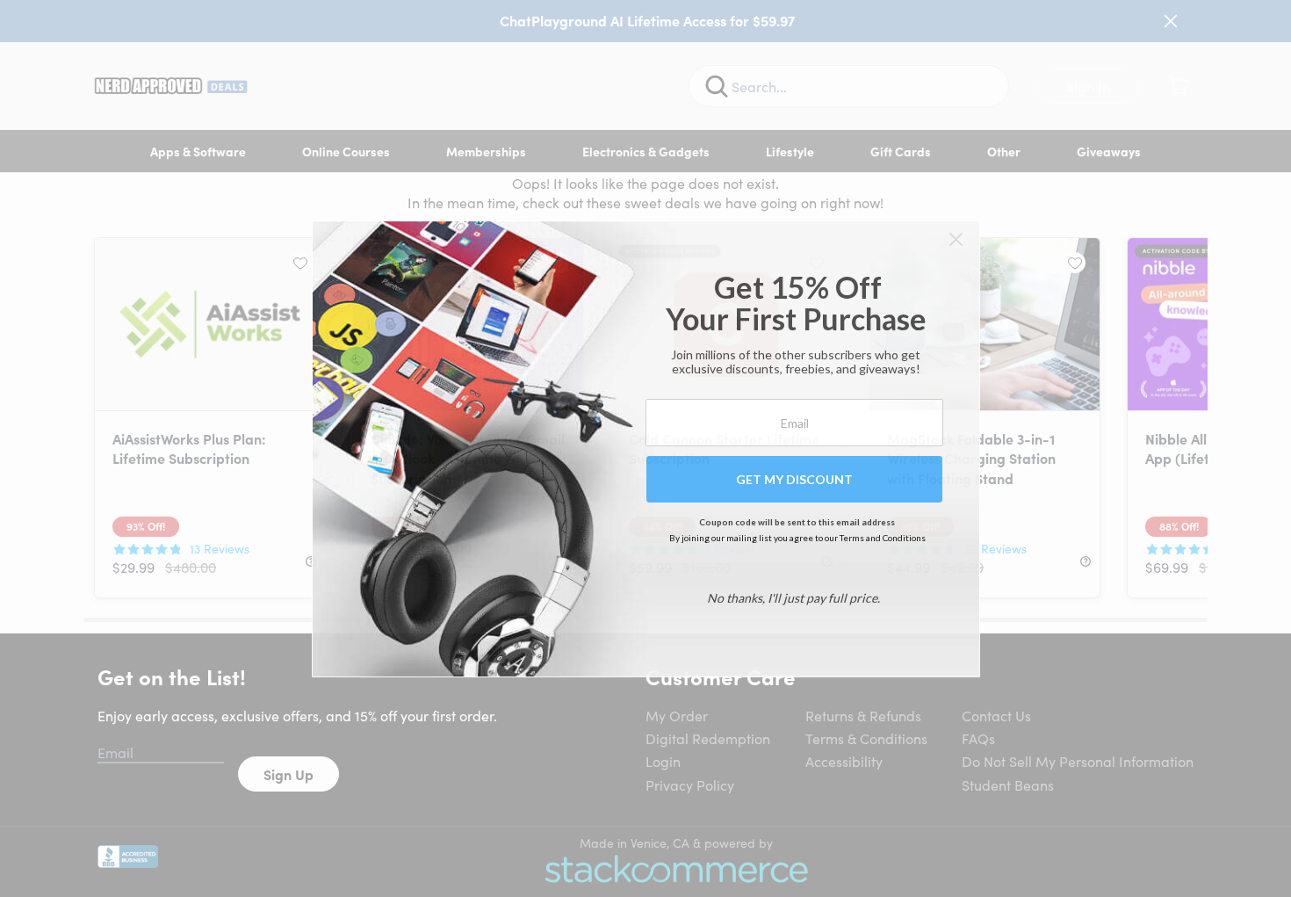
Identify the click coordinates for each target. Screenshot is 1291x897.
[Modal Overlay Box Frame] (646, 449)
